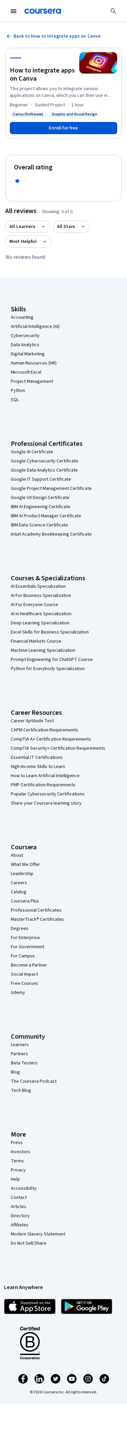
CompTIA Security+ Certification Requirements (58, 748)
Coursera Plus (25, 901)
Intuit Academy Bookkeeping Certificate (51, 534)
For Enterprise (25, 937)
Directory (20, 1215)
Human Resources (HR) (34, 363)
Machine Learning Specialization (43, 650)
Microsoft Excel (26, 372)
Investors (20, 1151)
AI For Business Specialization (41, 595)
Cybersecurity (25, 335)
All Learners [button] (22, 226)
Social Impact (24, 974)
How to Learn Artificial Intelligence (45, 775)
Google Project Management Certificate (51, 488)
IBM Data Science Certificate (39, 525)
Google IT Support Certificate (41, 479)
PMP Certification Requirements (43, 785)
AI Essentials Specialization (38, 586)
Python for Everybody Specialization (48, 668)
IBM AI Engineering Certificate (40, 506)
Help (15, 1179)
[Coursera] (42, 11)
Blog (15, 1072)
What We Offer (25, 864)
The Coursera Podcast (34, 1081)
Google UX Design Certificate (40, 497)
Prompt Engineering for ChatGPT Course (52, 659)
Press (17, 1142)
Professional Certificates (36, 910)
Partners (19, 1054)
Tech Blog (21, 1090)
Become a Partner (29, 965)
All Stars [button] (66, 226)
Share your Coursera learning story (46, 803)
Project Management (32, 381)
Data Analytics (25, 344)
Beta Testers (24, 1063)
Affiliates (19, 1225)
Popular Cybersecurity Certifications (48, 794)
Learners (20, 1044)
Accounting (22, 317)
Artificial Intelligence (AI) (35, 326)
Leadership (22, 873)
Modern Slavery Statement (38, 1234)
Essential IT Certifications (37, 757)
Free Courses (24, 983)
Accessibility (24, 1188)
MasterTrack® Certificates (37, 919)
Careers (19, 882)
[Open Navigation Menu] (13, 11)
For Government (27, 946)
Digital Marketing (28, 354)
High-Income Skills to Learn (38, 766)
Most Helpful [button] (23, 241)
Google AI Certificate (32, 452)
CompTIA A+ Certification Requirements (51, 739)
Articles (18, 1206)
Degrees (19, 928)
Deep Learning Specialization (40, 623)
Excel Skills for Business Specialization (50, 632)
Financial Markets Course (36, 641)
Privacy (18, 1170)
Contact (19, 1197)
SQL (15, 399)
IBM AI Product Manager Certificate (46, 516)
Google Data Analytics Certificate (44, 470)
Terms (17, 1161)
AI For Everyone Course (34, 604)
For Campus (23, 956)
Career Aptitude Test (32, 721)
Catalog (18, 892)
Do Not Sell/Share (28, 1243)
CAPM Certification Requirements (44, 730)
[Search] (113, 11)
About (17, 855)
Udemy (18, 992)
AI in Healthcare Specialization (41, 613)
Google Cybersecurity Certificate (44, 461)
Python (18, 390)
